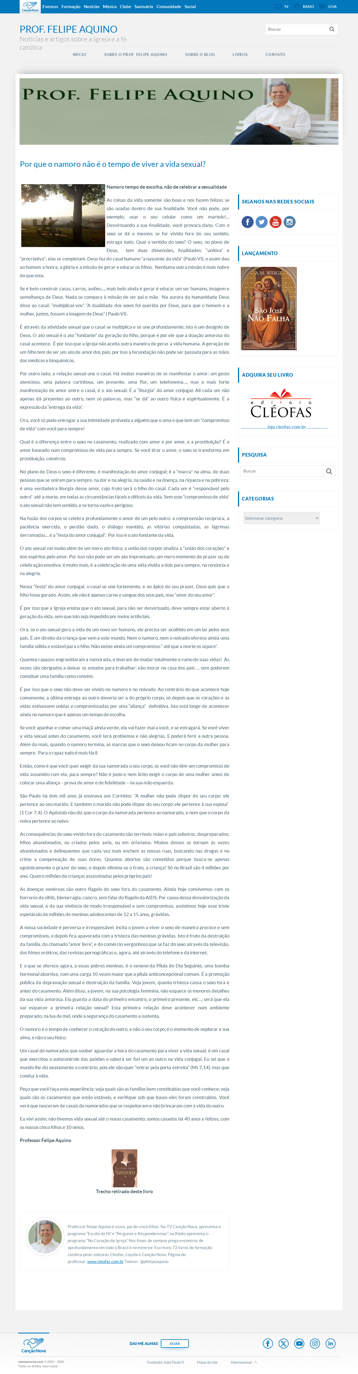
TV (286, 6)
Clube (125, 6)
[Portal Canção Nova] (30, 6)
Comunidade (169, 6)
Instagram (314, 1344)
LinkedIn (330, 1344)
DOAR (175, 1343)
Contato (275, 55)
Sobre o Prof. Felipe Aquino (136, 55)
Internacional (241, 1362)
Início (79, 55)
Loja (332, 6)
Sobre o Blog (200, 55)
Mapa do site (207, 1362)
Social (190, 6)
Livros (240, 55)
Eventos (50, 6)
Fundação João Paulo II (165, 1362)
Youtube (299, 1344)
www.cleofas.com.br (105, 1261)
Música (110, 6)
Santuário (144, 6)
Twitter (283, 1344)
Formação (71, 6)
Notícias (92, 6)
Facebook (267, 1344)
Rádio (308, 6)
